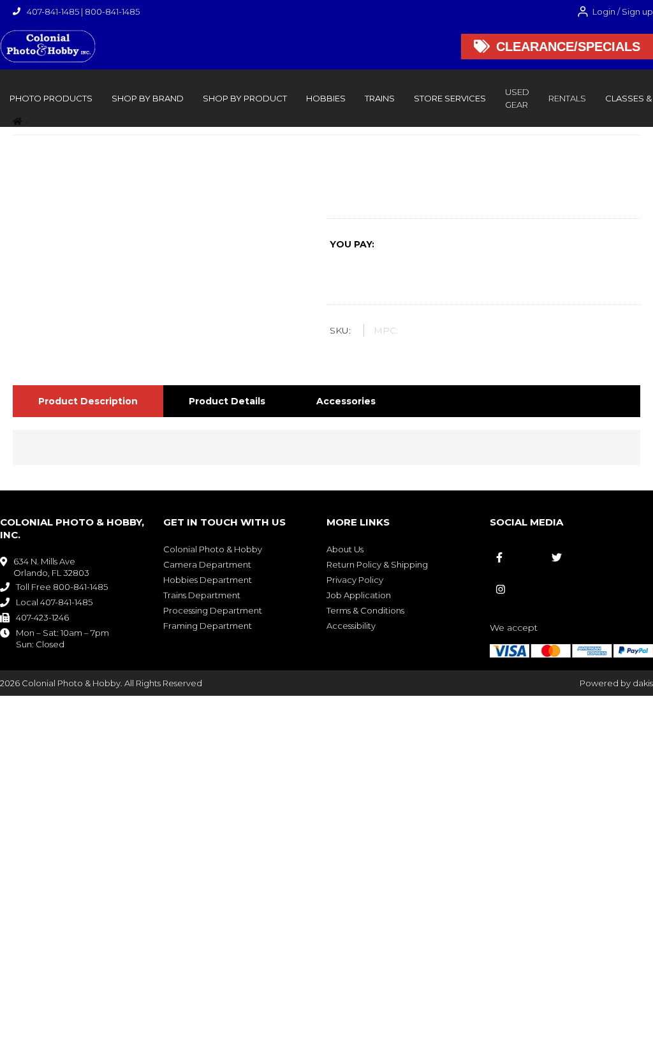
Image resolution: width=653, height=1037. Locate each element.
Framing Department (207, 626)
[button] (51, 98)
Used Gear (517, 98)
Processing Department (212, 610)
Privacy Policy (354, 580)
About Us (344, 549)
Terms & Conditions (365, 610)
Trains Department (201, 595)
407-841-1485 (53, 11)
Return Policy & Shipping (377, 564)
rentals (567, 98)
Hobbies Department (207, 580)
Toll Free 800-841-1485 (62, 587)
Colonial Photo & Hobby (212, 549)
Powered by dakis (616, 683)
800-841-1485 (112, 11)
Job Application (358, 595)
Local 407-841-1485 (54, 602)
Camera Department (207, 564)
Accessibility (351, 626)
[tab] (88, 401)
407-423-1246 (42, 617)
